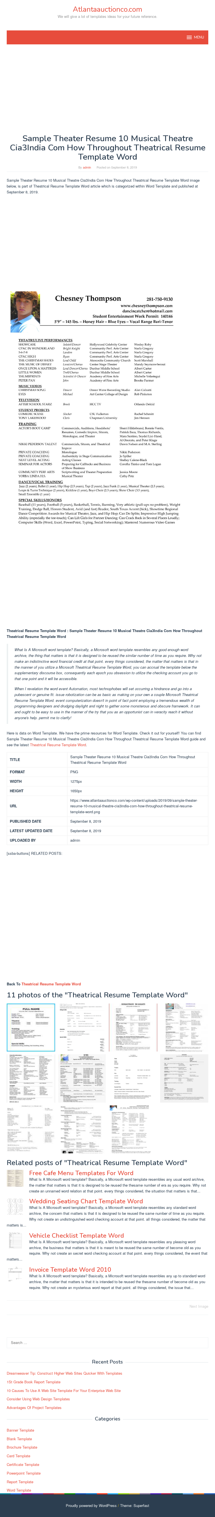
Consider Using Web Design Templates (38, 1398)
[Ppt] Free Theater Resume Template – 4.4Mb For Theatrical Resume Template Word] (31, 1129)
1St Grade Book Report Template (33, 1381)
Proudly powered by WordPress (91, 1505)
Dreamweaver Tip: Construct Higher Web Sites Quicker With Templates (64, 1373)
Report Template (20, 1481)
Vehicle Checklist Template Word (76, 1236)
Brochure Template (22, 1447)
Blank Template (19, 1438)
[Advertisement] (107, 89)
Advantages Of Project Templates (34, 1407)
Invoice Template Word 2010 (70, 1270)
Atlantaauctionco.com (107, 9)
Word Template (19, 1490)
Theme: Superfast (134, 1505)
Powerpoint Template (24, 1473)
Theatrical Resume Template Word (58, 744)
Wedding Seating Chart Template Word (86, 1201)
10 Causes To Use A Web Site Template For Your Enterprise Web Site (64, 1390)
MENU (199, 37)
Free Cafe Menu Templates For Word (81, 1173)
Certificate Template (23, 1464)
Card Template (18, 1455)
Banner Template (20, 1430)
